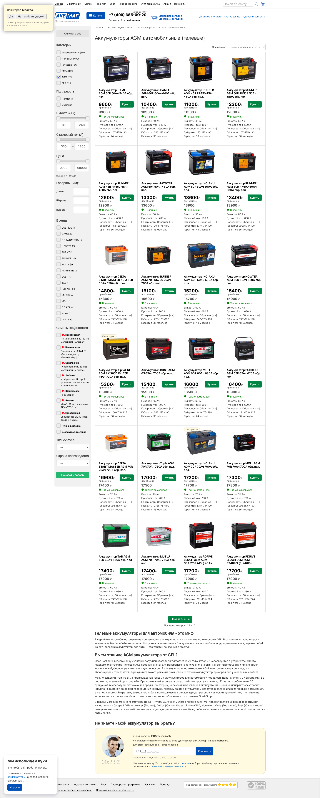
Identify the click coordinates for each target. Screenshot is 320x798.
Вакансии (179, 3)
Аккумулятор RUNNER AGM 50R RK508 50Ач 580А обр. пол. (242, 93)
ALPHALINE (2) (69, 270)
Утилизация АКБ (150, 3)
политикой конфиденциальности (168, 766)
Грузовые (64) (69, 64)
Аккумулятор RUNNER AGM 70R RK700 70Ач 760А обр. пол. (156, 280)
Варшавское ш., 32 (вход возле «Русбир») (74, 416)
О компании (74, 3)
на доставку (70, 393)
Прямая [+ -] (69, 98)
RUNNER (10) (69, 258)
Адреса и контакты (254, 16)
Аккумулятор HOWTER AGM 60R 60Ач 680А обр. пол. (244, 280)
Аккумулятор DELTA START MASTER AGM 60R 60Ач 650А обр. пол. (116, 280)
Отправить (204, 751)
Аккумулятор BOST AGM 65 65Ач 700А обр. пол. (158, 371)
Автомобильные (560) (74, 52)
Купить (126, 104)
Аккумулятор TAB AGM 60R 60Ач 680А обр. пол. (115, 558)
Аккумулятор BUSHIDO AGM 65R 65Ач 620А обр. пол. (244, 373)
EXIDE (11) (67, 313)
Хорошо (15, 787)
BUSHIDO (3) (69, 227)
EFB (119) (66, 83)
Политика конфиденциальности (115, 790)
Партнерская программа (125, 784)
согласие (185, 763)
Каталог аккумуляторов (120, 27)
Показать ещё (180, 619)
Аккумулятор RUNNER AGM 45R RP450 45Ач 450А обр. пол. (199, 93)
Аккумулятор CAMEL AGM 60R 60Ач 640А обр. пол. (158, 93)
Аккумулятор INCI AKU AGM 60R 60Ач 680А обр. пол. (201, 280)
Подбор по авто (128, 3)
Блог (112, 3)
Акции (167, 3)
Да (11, 16)
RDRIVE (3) (67, 252)
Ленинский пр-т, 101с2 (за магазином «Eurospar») (75, 338)
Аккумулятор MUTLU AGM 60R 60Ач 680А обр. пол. (201, 373)
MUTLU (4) (68, 295)
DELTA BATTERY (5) (72, 240)
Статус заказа (232, 16)
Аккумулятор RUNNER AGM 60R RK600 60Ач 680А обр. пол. (242, 187)
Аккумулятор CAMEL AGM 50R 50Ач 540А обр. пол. (116, 93)
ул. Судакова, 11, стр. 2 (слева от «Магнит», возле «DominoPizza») (75, 380)
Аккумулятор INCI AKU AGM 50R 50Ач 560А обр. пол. (201, 187)
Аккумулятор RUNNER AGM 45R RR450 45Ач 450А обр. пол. (114, 187)
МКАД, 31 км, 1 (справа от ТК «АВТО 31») (75, 404)
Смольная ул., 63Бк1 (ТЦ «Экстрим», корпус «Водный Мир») (74, 352)
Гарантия (101, 3)
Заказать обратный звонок (124, 20)
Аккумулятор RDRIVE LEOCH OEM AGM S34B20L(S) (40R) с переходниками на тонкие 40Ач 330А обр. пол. (242, 565)
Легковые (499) (70, 58)
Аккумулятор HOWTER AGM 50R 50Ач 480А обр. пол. (158, 187)
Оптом (88, 3)
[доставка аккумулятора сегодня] (167, 17)
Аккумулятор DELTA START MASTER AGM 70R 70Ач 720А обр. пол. (116, 466)
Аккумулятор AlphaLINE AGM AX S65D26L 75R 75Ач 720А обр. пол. (115, 373)
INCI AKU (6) (68, 289)
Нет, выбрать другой (31, 16)
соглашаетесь (16, 776)
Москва (58, 3)
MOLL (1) (66, 301)
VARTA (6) (67, 319)
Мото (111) (67, 71)
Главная (99, 27)
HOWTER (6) (68, 246)
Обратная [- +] (69, 104)
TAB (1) (65, 282)
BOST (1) (66, 276)
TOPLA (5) (67, 264)
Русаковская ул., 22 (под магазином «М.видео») (74, 366)
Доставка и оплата (210, 16)
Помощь (165, 784)
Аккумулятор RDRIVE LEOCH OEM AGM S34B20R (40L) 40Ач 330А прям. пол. (198, 561)
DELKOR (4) (68, 307)
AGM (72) (67, 77)
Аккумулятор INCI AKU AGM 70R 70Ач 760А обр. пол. (201, 466)
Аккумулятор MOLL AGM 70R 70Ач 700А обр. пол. (243, 464)
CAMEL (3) (67, 234)
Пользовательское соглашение (73, 790)
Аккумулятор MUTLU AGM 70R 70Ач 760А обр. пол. (158, 560)
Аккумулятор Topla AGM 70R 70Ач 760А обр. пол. (157, 464)
